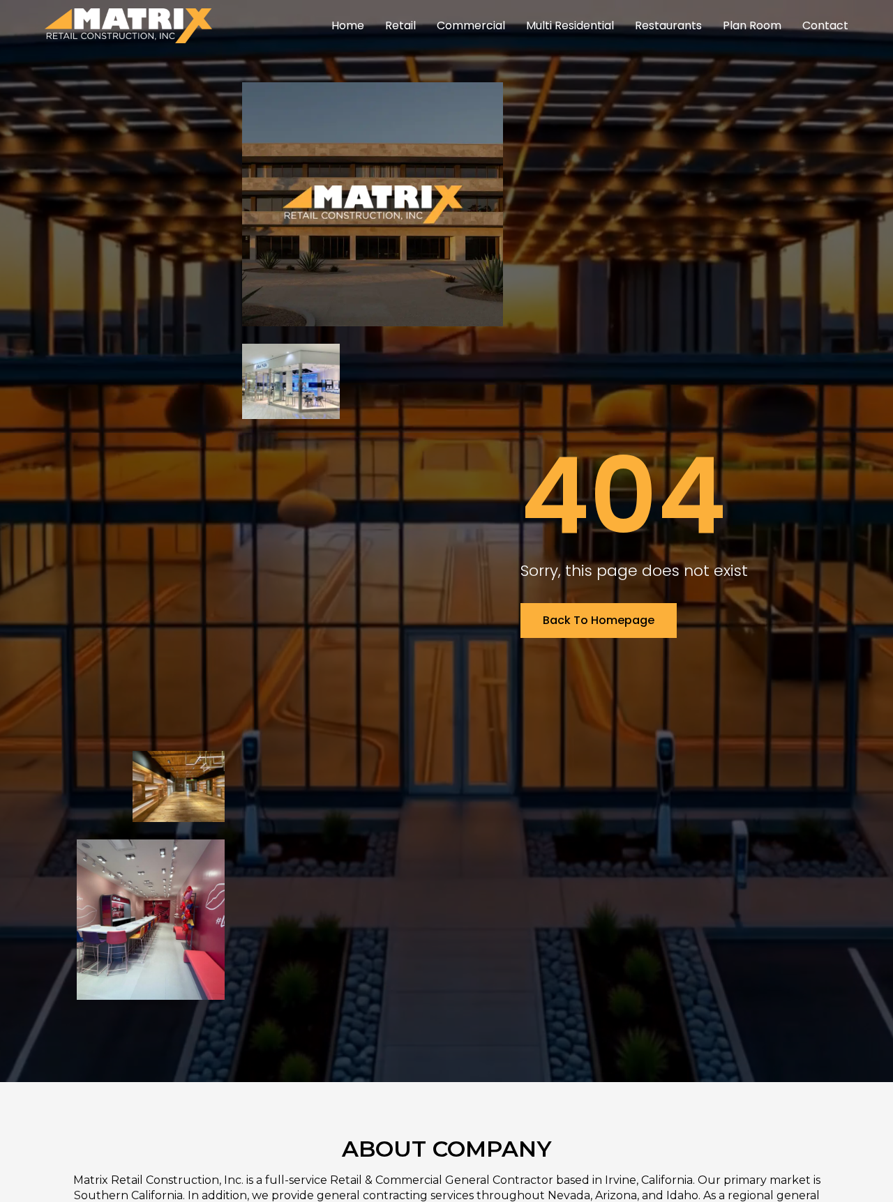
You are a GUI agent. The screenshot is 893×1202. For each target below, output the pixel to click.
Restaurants (668, 25)
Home (347, 25)
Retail (400, 25)
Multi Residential (570, 25)
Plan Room (752, 25)
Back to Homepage (598, 620)
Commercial (471, 25)
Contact (825, 25)
